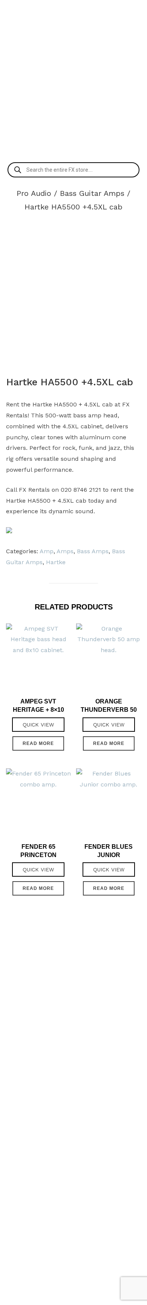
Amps (65, 551)
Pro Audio (34, 193)
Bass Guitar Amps (92, 193)
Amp (47, 551)
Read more (38, 743)
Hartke (56, 562)
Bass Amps (93, 551)
